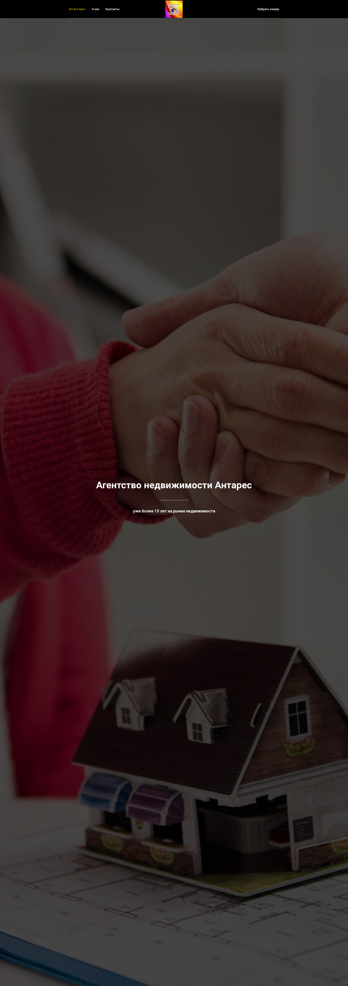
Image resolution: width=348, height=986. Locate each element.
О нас (95, 9)
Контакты (112, 9)
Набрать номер (268, 9)
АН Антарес (77, 9)
